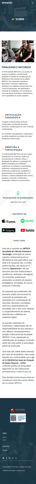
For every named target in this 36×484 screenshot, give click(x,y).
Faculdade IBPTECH (13, 383)
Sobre (4, 440)
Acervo (4, 437)
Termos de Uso (21, 470)
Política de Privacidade (9, 470)
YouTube (5, 450)
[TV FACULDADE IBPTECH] (7, 3)
